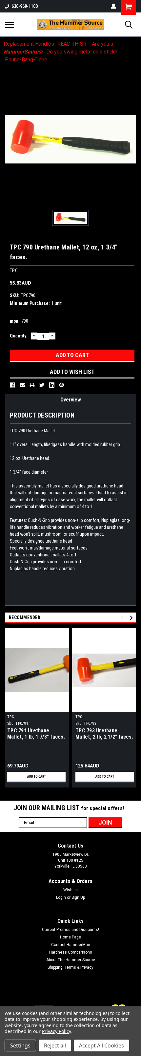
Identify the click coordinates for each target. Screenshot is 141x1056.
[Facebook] (12, 385)
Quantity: (19, 335)
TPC (10, 717)
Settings (20, 1045)
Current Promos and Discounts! (70, 929)
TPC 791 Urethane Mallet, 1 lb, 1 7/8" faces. (36, 733)
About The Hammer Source (70, 960)
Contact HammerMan (70, 944)
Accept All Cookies (101, 1045)
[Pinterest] (61, 385)
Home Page (70, 937)
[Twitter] (42, 385)
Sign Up (78, 897)
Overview (70, 400)
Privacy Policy (56, 1031)
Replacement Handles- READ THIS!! (45, 44)
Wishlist (70, 890)
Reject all (55, 1045)
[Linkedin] (51, 385)
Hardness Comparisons (70, 952)
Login (61, 897)
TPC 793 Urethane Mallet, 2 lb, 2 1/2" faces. (104, 733)
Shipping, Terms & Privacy (70, 967)
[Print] (32, 385)
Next (132, 617)
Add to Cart (36, 776)
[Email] (22, 385)
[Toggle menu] (9, 24)
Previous (123, 617)
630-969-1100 (24, 6)
